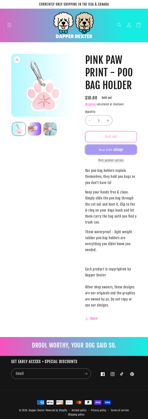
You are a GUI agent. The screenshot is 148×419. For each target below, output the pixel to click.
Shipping (90, 104)
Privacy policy (98, 410)
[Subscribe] (86, 373)
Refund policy (79, 410)
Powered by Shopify (56, 410)
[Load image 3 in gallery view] (50, 129)
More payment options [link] (111, 160)
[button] (9, 25)
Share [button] (94, 318)
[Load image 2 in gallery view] (34, 129)
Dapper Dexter (37, 410)
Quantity (90, 112)
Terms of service (120, 410)
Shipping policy (76, 414)
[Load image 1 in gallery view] (19, 129)
